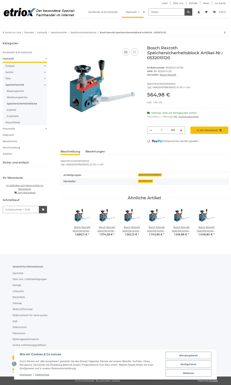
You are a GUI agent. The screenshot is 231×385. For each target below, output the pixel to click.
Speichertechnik (14, 84)
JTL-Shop (213, 380)
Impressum (26, 374)
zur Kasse (220, 3)
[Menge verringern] (151, 130)
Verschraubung (11, 147)
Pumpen (10, 66)
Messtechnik (10, 141)
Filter (8, 78)
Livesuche (18, 291)
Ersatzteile (13, 116)
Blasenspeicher (15, 91)
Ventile (9, 72)
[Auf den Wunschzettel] (134, 52)
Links (165, 3)
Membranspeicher (17, 97)
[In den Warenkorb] (63, 44)
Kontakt (193, 3)
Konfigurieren (189, 364)
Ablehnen (188, 373)
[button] (198, 12)
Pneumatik (9, 128)
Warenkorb (19, 297)
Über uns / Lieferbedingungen (30, 279)
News (206, 3)
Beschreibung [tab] (70, 151)
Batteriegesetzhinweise (26, 339)
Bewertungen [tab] (95, 151)
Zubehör (11, 109)
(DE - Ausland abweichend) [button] (186, 116)
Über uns (178, 3)
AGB (15, 321)
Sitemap (17, 303)
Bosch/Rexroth (145, 181)
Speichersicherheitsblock (150, 175)
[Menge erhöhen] (181, 130)
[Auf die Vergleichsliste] (126, 52)
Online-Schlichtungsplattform (29, 345)
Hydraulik (8, 58)
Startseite (18, 273)
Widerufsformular (23, 309)
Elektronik (8, 135)
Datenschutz (42, 374)
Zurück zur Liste (13, 32)
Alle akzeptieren (188, 355)
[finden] (188, 12)
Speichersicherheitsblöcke (22, 103)
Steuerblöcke (12, 122)
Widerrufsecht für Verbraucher (30, 315)
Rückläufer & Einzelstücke (17, 52)
